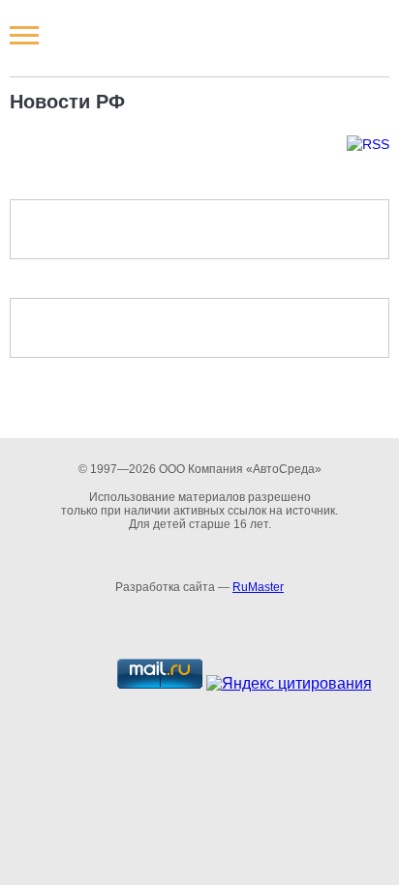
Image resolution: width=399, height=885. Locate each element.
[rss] (199, 144)
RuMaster (258, 587)
